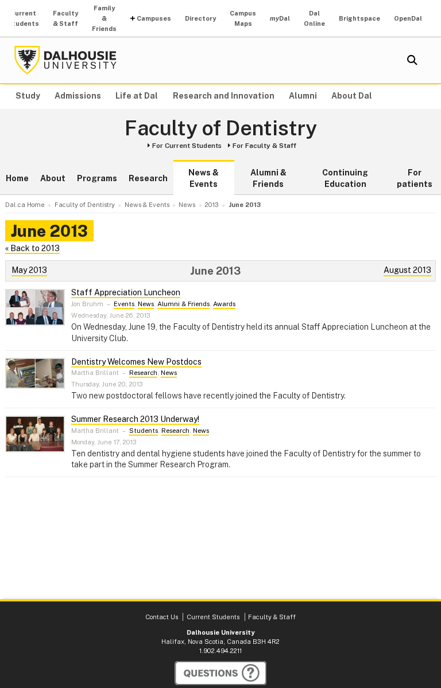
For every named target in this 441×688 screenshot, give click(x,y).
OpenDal (408, 18)
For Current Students (187, 146)
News (146, 304)
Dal (280, 18)
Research (148, 178)
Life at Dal (136, 95)
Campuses (154, 18)
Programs (97, 178)
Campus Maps (243, 18)
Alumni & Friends (268, 178)
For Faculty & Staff (264, 146)
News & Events (203, 178)
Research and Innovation (223, 95)
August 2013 (407, 270)
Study (28, 95)
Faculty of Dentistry (221, 128)
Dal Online (314, 18)
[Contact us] (220, 673)
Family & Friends (104, 18)
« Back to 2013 (32, 248)
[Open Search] (412, 60)
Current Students (23, 18)
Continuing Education (345, 178)
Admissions (78, 95)
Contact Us (161, 617)
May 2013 (29, 270)
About (52, 178)
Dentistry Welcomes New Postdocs (136, 361)
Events (124, 304)
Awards (224, 304)
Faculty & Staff (65, 18)
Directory (200, 18)
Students (143, 431)
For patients (414, 178)
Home (17, 178)
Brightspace (359, 18)
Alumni (303, 95)
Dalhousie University (65, 60)
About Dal (351, 95)
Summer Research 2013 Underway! (135, 419)
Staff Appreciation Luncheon (125, 292)
